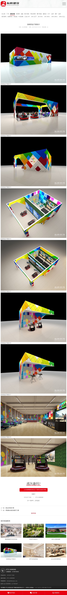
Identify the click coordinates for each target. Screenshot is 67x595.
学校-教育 (33, 14)
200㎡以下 (34, 16)
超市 (59, 14)
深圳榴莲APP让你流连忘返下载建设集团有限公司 (12, 587)
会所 (52, 14)
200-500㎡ (40, 16)
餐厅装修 (39, 14)
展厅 (56, 14)
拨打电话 (12, 592)
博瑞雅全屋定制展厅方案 (12, 510)
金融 (22, 14)
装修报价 (56, 592)
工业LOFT (27, 16)
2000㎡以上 (62, 16)
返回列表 (33, 513)
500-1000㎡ (47, 16)
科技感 (15, 16)
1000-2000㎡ (54, 16)
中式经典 (20, 16)
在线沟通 (34, 592)
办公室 (3, 14)
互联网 (18, 14)
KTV (49, 14)
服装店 (44, 14)
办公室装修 (24, 27)
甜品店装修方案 (10, 508)
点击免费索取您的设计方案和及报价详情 (35, 489)
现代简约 (4, 16)
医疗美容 (26, 14)
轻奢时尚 (10, 16)
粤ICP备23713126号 (46, 587)
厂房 (7, 14)
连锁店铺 (12, 14)
